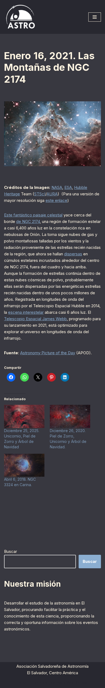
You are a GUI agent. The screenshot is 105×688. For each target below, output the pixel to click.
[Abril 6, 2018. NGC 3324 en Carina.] (24, 465)
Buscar (10, 551)
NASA (56, 187)
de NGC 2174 (28, 221)
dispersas (73, 253)
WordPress (76, 682)
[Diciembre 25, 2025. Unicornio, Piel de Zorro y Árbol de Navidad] (24, 416)
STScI (39, 193)
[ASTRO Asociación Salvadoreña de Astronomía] (20, 17)
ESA (68, 187)
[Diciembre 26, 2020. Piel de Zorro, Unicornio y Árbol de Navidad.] (70, 416)
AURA (52, 193)
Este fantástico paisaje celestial (33, 215)
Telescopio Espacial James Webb (35, 318)
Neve (23, 682)
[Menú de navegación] (94, 17)
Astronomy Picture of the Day (47, 352)
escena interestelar (26, 312)
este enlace (56, 200)
